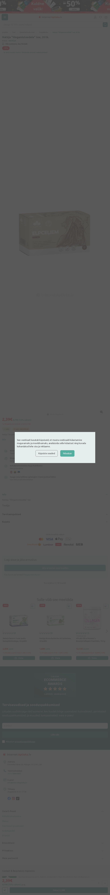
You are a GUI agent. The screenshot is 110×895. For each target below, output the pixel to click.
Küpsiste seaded (46, 453)
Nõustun (67, 453)
